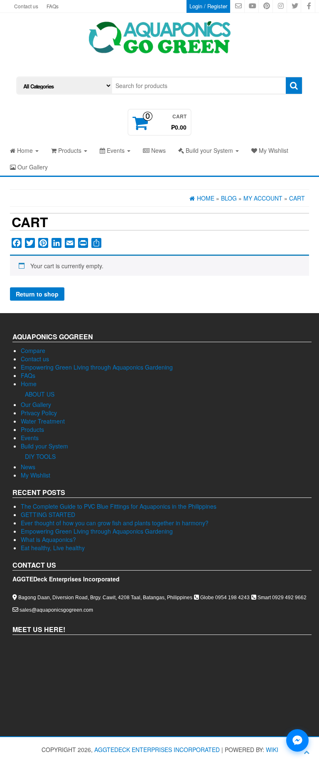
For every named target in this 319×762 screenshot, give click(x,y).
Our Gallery (32, 167)
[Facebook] (16, 243)
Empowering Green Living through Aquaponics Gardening (97, 367)
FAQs (53, 6)
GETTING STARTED (48, 514)
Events (115, 150)
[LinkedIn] (56, 243)
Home (24, 150)
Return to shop (37, 294)
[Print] (83, 243)
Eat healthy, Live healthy (53, 548)
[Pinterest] (43, 243)
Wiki (272, 749)
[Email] (69, 243)
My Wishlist (272, 150)
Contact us (26, 6)
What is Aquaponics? (48, 539)
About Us (39, 394)
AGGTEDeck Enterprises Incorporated (157, 749)
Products (69, 150)
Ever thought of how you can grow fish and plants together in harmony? (115, 523)
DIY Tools (40, 456)
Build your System (209, 150)
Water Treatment (43, 421)
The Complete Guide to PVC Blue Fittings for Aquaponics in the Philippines (118, 506)
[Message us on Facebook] (297, 740)
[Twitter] (30, 243)
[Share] (96, 243)
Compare (33, 350)
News (158, 150)
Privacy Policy (39, 413)
